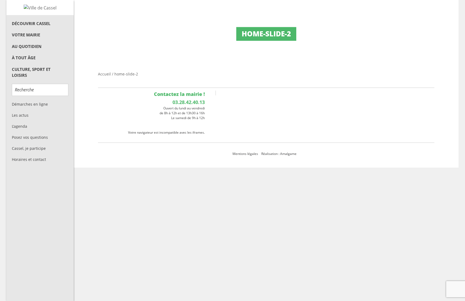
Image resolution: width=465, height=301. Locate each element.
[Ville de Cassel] (40, 7)
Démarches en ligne (30, 104)
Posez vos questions (30, 137)
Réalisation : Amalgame (279, 153)
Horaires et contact (29, 159)
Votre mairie (26, 34)
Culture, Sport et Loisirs (31, 72)
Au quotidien (26, 46)
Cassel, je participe (29, 148)
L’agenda (19, 126)
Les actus (20, 115)
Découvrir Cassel (31, 23)
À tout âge (24, 57)
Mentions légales (245, 153)
